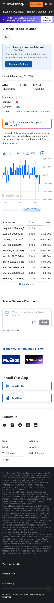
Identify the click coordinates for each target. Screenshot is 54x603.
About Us (33, 441)
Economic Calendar (13, 11)
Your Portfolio (9, 453)
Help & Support (37, 453)
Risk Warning (8, 583)
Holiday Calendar (36, 11)
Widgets (6, 459)
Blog (4, 441)
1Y (18, 153)
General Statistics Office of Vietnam (33, 111)
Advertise (34, 447)
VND (18, 106)
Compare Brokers (18, 64)
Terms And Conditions (12, 564)
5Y (27, 153)
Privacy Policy (8, 574)
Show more (8, 143)
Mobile (5, 447)
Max (33, 153)
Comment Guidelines (11, 330)
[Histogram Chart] (4, 153)
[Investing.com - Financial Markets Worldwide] (18, 4)
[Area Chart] (10, 153)
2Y (22, 153)
